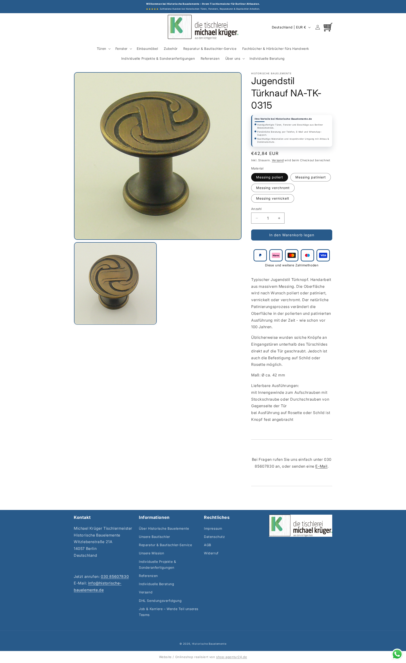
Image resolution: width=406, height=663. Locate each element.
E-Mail (321, 466)
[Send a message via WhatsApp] (397, 654)
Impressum (213, 528)
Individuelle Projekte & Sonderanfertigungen (157, 564)
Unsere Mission (151, 553)
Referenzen (148, 576)
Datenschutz (214, 537)
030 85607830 (115, 576)
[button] (103, 49)
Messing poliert (269, 177)
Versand (278, 160)
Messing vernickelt (272, 198)
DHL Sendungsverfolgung (160, 601)
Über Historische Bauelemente (164, 528)
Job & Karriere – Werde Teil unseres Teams (168, 612)
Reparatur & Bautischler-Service (165, 545)
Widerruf (211, 553)
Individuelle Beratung (156, 584)
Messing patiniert (310, 177)
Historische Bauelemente (209, 643)
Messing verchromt (273, 188)
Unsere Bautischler (154, 537)
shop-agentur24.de (231, 657)
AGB (207, 545)
